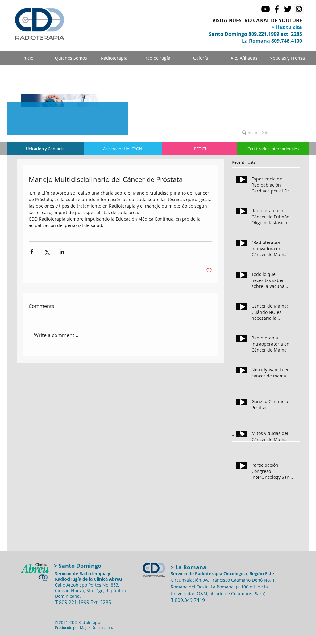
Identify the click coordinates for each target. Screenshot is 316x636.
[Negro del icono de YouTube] (265, 9)
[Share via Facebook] (32, 252)
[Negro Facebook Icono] (277, 9)
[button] (200, 58)
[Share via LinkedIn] (62, 252)
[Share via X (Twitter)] (47, 252)
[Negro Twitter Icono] (288, 9)
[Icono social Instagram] (299, 9)
